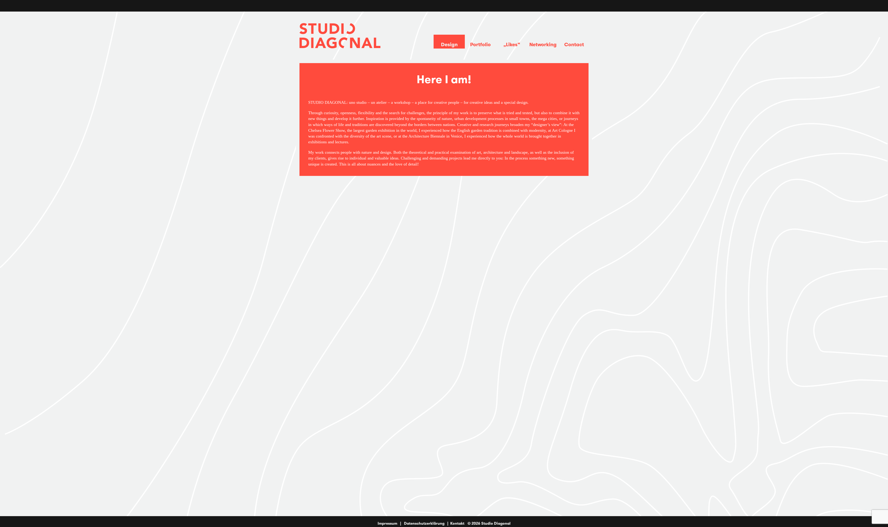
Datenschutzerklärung (424, 523)
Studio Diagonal (496, 523)
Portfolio (480, 44)
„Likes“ (511, 44)
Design (449, 44)
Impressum (387, 523)
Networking (543, 44)
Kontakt (457, 523)
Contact (574, 44)
